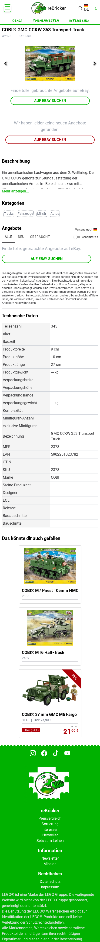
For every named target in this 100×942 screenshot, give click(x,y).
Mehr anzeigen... (15, 191)
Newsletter (50, 858)
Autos (54, 213)
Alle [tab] (8, 237)
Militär (41, 213)
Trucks (8, 213)
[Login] (95, 8)
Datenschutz (50, 881)
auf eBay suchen (50, 100)
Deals (17, 21)
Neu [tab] (21, 237)
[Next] (94, 63)
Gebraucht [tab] (40, 237)
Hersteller (50, 835)
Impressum (50, 887)
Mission (50, 864)
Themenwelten (46, 21)
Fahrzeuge (25, 213)
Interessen (79, 21)
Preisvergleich (50, 818)
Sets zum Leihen (50, 840)
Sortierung (50, 824)
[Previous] (5, 63)
